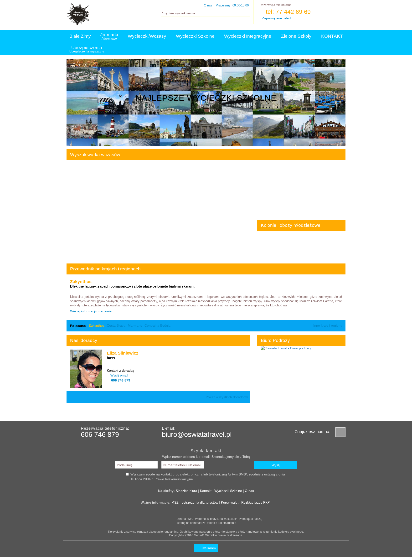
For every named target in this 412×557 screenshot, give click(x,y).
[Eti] (141, 412)
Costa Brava (116, 325)
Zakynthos (96, 325)
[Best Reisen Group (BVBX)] (70, 412)
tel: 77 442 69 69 (287, 11)
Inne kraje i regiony (328, 325)
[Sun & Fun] (332, 412)
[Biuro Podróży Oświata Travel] (286, 348)
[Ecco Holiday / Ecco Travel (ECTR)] (117, 412)
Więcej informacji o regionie (91, 311)
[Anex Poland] (284, 412)
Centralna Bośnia (157, 325)
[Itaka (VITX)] (237, 412)
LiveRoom (208, 548)
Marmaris (135, 325)
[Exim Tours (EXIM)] (165, 412)
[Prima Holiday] (94, 412)
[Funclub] (189, 412)
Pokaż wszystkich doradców (227, 397)
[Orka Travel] (308, 412)
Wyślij (276, 465)
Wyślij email (119, 375)
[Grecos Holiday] (213, 412)
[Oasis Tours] (260, 412)
